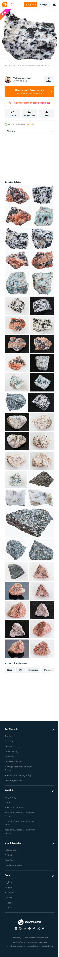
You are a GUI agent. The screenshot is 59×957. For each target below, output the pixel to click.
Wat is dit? (30, 124)
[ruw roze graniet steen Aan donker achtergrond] (17, 862)
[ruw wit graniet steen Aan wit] (17, 436)
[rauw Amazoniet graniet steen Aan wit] (41, 687)
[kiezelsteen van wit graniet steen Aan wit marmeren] (17, 669)
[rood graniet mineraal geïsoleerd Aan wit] (16, 326)
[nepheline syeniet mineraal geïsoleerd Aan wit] (17, 707)
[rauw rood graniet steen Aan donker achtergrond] (17, 474)
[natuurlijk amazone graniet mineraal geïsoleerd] (15, 261)
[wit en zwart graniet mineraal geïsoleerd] (16, 285)
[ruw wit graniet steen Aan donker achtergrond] (17, 398)
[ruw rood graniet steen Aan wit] (17, 417)
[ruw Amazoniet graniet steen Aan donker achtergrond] (17, 513)
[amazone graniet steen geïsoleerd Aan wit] (16, 375)
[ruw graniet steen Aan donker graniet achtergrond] (17, 920)
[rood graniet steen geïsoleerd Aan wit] (17, 306)
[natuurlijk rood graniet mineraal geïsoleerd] (18, 239)
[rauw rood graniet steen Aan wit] (17, 494)
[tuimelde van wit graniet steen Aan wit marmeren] (17, 650)
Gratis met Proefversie (29, 91)
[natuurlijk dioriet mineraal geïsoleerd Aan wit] (18, 801)
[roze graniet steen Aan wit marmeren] (17, 901)
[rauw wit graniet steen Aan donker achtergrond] (18, 572)
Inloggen (44, 4)
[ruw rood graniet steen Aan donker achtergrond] (17, 455)
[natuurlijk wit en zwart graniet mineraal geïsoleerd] (16, 218)
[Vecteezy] (4, 4)
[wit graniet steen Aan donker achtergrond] (17, 592)
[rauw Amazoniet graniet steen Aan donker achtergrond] (17, 551)
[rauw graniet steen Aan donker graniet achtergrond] (17, 939)
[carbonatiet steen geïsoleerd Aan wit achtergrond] (18, 726)
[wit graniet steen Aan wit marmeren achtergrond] (17, 612)
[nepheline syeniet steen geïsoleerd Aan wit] (29, 751)
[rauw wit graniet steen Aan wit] (41, 372)
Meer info (11, 133)
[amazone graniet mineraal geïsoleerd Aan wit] (17, 349)
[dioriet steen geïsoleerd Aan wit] (16, 779)
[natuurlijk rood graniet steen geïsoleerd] (17, 197)
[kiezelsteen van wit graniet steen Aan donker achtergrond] (17, 631)
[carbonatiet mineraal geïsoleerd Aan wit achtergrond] (42, 707)
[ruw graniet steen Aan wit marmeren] (17, 842)
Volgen (49, 81)
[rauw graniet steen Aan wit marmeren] (17, 881)
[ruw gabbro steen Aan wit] (16, 823)
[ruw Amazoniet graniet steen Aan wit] (17, 532)
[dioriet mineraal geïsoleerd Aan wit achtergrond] (41, 552)
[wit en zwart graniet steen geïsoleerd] (38, 262)
